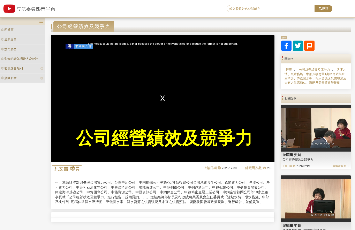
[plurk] (309, 46)
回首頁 (9, 30)
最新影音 (10, 39)
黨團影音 (10, 78)
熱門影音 (10, 49)
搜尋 (325, 8)
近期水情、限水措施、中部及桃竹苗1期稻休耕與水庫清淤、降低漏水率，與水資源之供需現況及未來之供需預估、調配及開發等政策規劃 (315, 76)
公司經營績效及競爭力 (314, 69)
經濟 (289, 69)
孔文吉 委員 (67, 169)
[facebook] (286, 46)
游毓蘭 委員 (291, 154)
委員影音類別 (13, 68)
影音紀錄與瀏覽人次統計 (21, 59)
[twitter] (298, 46)
